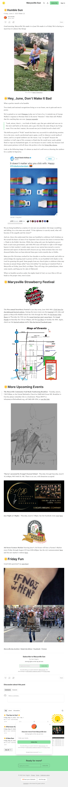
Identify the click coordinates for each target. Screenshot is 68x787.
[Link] (1, 98)
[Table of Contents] (2, 393)
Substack (25, 783)
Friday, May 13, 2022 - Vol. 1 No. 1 (14, 717)
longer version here (37, 92)
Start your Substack (29, 779)
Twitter (44, 649)
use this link (45, 399)
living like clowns (51, 145)
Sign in (63, 3)
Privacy (33, 775)
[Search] (44, 3)
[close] (50, 724)
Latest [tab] (10, 710)
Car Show (40, 319)
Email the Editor (26, 649)
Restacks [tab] (14, 690)
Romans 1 (25, 114)
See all (7, 750)
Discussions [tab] (16, 710)
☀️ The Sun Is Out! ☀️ (12, 715)
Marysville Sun (9, 649)
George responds (32, 119)
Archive (16, 649)
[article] (34, 719)
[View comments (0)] (9, 22)
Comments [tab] (8, 690)
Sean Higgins (11, 16)
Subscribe (54, 3)
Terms (37, 775)
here (61, 516)
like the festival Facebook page (40, 322)
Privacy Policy (46, 747)
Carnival (50, 312)
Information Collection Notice (33, 747)
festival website (19, 322)
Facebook (37, 649)
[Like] (5, 22)
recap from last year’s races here (40, 317)
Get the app (42, 779)
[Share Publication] (47, 3)
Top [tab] (6, 710)
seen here (25, 564)
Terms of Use (42, 746)
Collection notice (45, 775)
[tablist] (11, 690)
